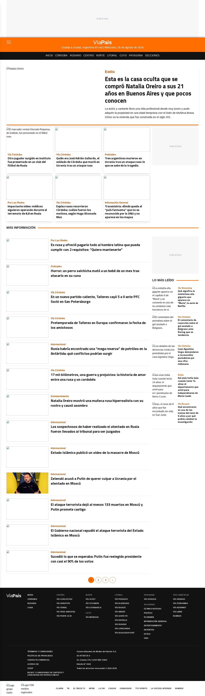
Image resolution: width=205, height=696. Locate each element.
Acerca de (33, 664)
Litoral (112, 55)
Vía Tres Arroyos (66, 612)
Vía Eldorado (122, 603)
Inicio (49, 55)
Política (148, 613)
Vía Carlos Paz (64, 599)
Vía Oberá (120, 612)
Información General (155, 621)
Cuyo (123, 55)
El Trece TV (79, 688)
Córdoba (61, 55)
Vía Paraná (121, 624)
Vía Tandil (62, 608)
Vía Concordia (122, 629)
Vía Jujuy (91, 599)
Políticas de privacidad (40, 656)
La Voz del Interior (161, 688)
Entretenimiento (153, 626)
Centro (88, 55)
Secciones (152, 55)
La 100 (102, 688)
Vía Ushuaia (150, 599)
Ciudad (112, 688)
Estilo (147, 634)
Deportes (149, 630)
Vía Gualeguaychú (124, 633)
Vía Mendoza (92, 617)
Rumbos (177, 616)
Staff (30, 668)
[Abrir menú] (34, 42)
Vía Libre (177, 612)
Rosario (75, 55)
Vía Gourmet (179, 608)
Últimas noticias (152, 609)
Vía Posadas (121, 599)
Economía (149, 617)
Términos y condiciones (40, 652)
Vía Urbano (179, 599)
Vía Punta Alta (64, 616)
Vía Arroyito (63, 603)
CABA (30, 608)
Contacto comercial (38, 660)
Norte (100, 55)
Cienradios (126, 688)
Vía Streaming (180, 603)
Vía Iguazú (120, 608)
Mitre (92, 688)
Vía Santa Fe (121, 616)
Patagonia (136, 55)
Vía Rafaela (121, 620)
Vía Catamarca (93, 608)
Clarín (59, 688)
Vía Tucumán (92, 603)
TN (68, 688)
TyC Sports (141, 688)
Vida (146, 638)
